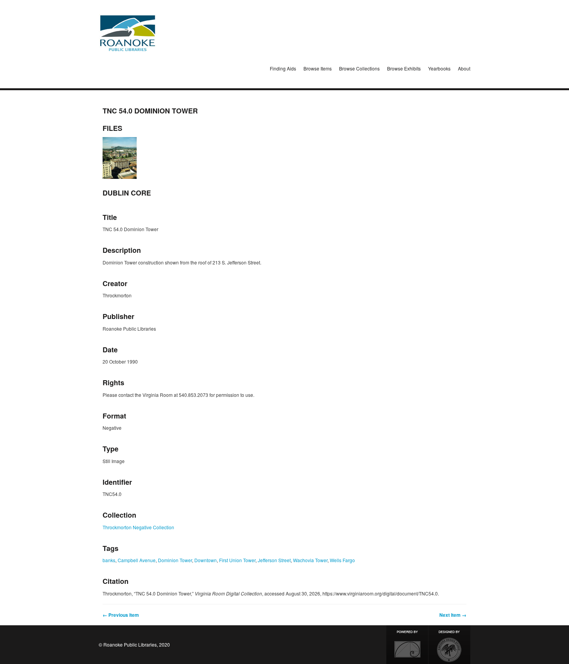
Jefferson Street (274, 560)
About (464, 68)
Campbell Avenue (137, 560)
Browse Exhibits (404, 68)
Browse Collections (359, 68)
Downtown (205, 560)
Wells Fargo (342, 560)
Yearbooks (439, 68)
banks (109, 560)
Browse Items (317, 68)
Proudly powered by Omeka (407, 644)
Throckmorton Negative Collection (138, 527)
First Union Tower (237, 560)
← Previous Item (121, 614)
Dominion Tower (175, 560)
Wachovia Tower (310, 560)
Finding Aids (283, 68)
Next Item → (452, 614)
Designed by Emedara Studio (449, 644)
